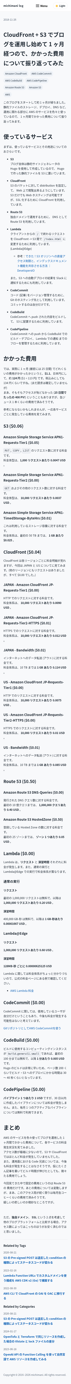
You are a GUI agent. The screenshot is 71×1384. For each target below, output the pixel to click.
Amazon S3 (35, 87)
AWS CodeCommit (42, 73)
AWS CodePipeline (37, 80)
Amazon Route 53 (14, 87)
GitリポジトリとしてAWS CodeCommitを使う (32, 1028)
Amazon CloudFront (16, 73)
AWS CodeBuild (13, 80)
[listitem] (35, 1260)
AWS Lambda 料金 (22, 990)
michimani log (13, 5)
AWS (7, 94)
